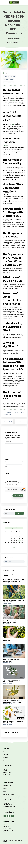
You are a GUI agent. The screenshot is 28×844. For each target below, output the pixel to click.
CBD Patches (6, 776)
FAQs (4, 825)
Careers (5, 757)
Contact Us (6, 803)
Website (7, 473)
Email (6, 466)
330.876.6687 (10, 794)
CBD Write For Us (7, 805)
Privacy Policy (7, 828)
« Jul (13, 548)
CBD (13, 100)
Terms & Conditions (8, 830)
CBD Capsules (7, 771)
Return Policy (6, 826)
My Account (6, 832)
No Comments (9, 82)
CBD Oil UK (5, 146)
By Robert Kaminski (10, 76)
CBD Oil (5, 769)
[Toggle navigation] (3, 2)
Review (7, 73)
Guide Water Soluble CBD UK (12, 412)
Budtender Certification (9, 806)
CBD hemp (12, 124)
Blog (4, 760)
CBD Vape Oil (6, 774)
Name (7, 459)
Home (5, 751)
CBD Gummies (7, 772)
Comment (8, 441)
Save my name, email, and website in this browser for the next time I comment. (14, 483)
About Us (5, 754)
